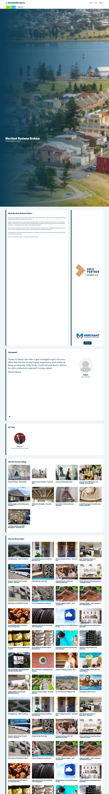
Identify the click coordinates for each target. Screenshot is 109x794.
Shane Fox (19, 446)
